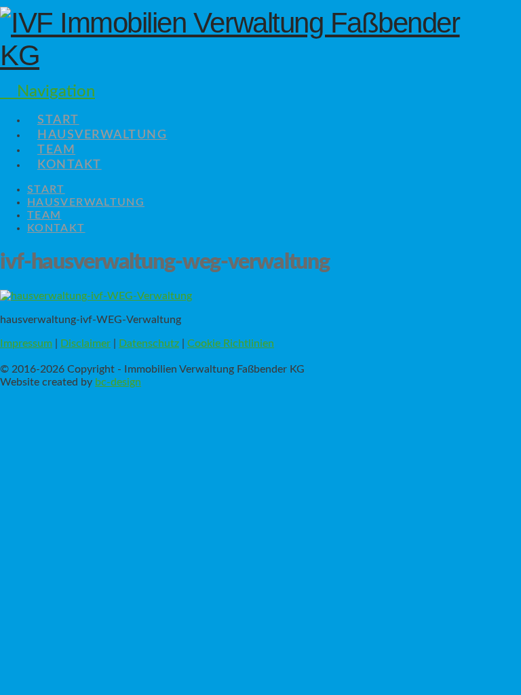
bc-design (118, 382)
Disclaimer (85, 343)
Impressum (26, 343)
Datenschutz (149, 343)
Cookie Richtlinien (230, 343)
